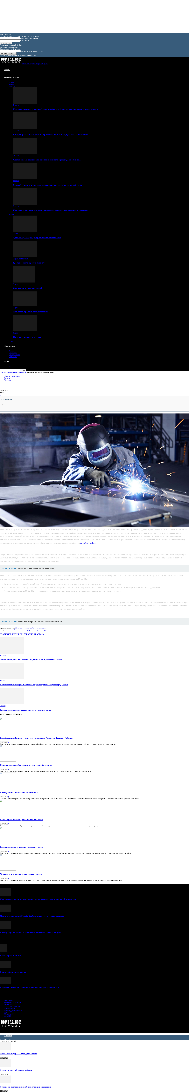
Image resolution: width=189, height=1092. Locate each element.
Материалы (13, 357)
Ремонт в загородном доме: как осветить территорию (25, 710)
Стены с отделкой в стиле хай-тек (16, 1070)
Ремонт (11, 351)
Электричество (14, 355)
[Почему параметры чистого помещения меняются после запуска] (5, 928)
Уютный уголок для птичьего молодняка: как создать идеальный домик (47, 185)
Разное (6, 361)
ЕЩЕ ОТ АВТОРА (36, 634)
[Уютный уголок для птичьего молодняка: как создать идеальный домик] (25, 179)
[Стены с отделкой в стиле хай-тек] (5, 1066)
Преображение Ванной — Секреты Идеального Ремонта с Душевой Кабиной (36, 738)
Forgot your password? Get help (11, 45)
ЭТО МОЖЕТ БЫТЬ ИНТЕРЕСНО (14, 634)
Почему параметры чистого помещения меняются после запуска (30, 932)
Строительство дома (13, 372)
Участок (12, 86)
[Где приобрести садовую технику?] (25, 257)
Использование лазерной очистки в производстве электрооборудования (34, 685)
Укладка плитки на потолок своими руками (21, 874)
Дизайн (11, 82)
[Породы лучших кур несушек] (25, 331)
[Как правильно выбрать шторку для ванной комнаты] (8, 761)
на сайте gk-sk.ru (88, 543)
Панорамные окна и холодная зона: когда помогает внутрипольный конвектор (38, 899)
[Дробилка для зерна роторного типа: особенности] (25, 231)
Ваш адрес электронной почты (31, 51)
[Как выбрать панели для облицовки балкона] (8, 815)
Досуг (11, 366)
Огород (11, 341)
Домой (2, 372)
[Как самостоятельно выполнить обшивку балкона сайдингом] (5, 983)
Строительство (10, 346)
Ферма (11, 214)
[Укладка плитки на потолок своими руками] (8, 870)
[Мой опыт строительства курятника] (25, 306)
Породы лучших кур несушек (27, 337)
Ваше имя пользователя (29, 38)
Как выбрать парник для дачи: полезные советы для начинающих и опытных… (51, 210)
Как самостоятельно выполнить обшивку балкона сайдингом (29, 987)
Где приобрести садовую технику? (29, 263)
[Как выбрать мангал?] (3, 951)
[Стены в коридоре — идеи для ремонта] (5, 1049)
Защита (11, 84)
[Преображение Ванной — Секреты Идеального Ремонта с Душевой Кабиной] (8, 734)
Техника (16, 233)
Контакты (8, 1036)
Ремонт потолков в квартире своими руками (21, 847)
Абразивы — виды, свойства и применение (31, 628)
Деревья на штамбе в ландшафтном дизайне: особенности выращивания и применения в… (56, 109)
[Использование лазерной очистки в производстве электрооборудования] (12, 678)
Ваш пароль (24, 41)
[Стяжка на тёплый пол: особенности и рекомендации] (5, 1082)
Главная (7, 70)
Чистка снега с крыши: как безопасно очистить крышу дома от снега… (47, 160)
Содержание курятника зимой (27, 288)
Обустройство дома (11, 77)
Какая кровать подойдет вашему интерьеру (30, 630)
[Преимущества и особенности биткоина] (8, 788)
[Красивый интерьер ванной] (5, 968)
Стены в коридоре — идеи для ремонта (18, 1054)
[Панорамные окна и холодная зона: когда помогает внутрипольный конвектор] (5, 895)
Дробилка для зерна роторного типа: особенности (37, 237)
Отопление (13, 353)
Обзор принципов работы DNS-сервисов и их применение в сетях (31, 659)
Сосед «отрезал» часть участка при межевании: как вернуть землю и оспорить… (51, 134)
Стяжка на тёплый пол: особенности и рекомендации (25, 1087)
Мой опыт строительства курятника (30, 312)
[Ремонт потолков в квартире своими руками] (8, 843)
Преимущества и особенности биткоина (19, 792)
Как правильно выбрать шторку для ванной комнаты (26, 765)
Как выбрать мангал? (10, 955)
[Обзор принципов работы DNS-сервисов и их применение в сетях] (12, 653)
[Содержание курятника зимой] (24, 282)
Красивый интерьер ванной (13, 972)
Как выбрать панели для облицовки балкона (21, 819)
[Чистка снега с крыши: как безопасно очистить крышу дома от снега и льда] (25, 153)
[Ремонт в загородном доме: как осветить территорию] (12, 704)
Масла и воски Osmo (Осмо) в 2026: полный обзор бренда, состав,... (32, 916)
